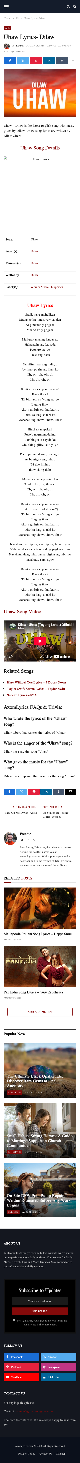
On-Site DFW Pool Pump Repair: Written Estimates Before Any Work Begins (39, 1200)
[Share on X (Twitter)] (23, 60)
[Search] (74, 6)
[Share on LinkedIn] (49, 60)
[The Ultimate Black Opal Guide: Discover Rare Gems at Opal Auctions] (40, 1070)
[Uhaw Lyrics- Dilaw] (40, 93)
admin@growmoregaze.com (34, 1411)
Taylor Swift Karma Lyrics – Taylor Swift (36, 688)
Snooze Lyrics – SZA (22, 695)
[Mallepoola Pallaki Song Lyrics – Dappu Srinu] (40, 908)
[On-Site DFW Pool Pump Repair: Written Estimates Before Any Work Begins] (40, 1190)
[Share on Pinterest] (36, 60)
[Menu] (6, 6)
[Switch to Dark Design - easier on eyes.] (68, 6)
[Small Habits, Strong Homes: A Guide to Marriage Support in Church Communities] (40, 1130)
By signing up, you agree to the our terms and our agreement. (41, 1322)
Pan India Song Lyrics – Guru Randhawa (33, 992)
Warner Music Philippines (47, 287)
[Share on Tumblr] (62, 60)
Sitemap (60, 1454)
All (7, 28)
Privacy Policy (36, 1324)
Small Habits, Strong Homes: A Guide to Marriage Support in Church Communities (40, 1140)
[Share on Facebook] (10, 60)
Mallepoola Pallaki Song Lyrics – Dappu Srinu (38, 933)
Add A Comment (40, 1012)
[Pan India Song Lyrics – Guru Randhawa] (40, 966)
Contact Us (45, 1454)
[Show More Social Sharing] (72, 60)
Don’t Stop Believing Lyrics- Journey (55, 814)
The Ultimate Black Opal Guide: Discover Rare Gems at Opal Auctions (35, 1081)
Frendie (19, 45)
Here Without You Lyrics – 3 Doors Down (36, 682)
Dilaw (34, 251)
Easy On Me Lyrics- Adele (21, 812)
